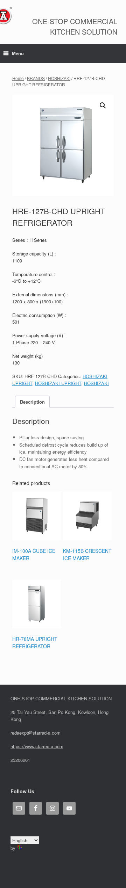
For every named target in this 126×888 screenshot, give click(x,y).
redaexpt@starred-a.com (35, 732)
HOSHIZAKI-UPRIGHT (58, 383)
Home (18, 78)
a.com (57, 746)
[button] (103, 105)
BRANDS (36, 78)
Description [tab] (32, 401)
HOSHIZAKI (59, 78)
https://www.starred (29, 746)
